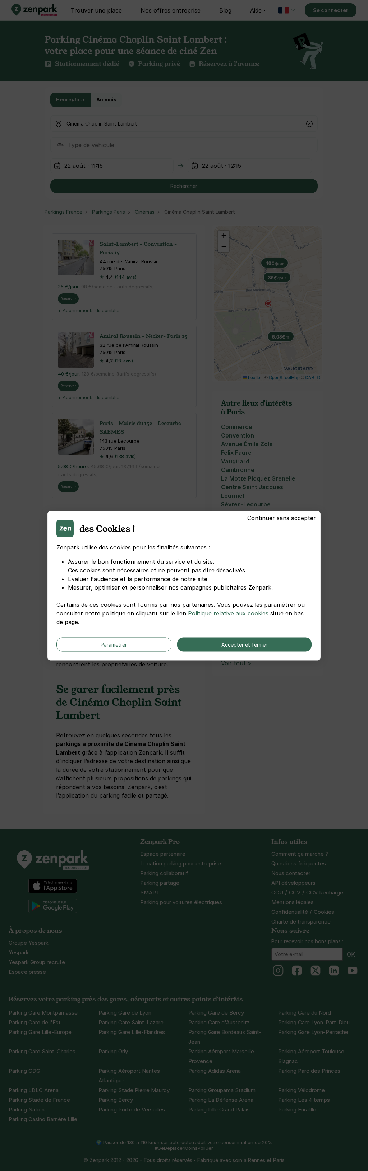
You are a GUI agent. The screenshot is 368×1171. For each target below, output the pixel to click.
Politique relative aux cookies (228, 613)
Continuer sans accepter (281, 517)
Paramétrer (114, 644)
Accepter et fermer (244, 644)
